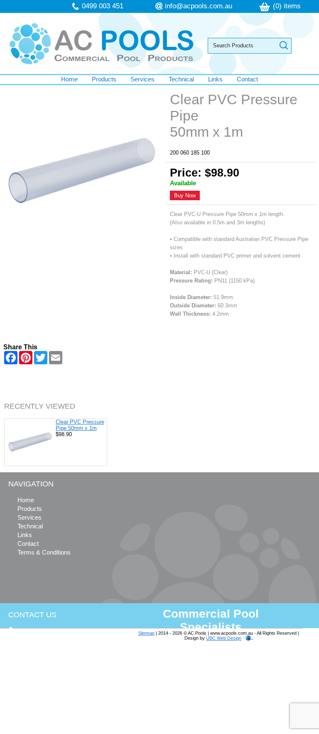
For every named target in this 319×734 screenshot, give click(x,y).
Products (104, 79)
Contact (247, 79)
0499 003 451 (102, 6)
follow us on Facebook (59, 699)
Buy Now (185, 195)
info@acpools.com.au (198, 6)
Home (69, 79)
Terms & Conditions (44, 552)
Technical (181, 79)
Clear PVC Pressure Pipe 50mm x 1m (80, 425)
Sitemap (146, 633)
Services (142, 79)
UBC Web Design (223, 638)
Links (215, 79)
